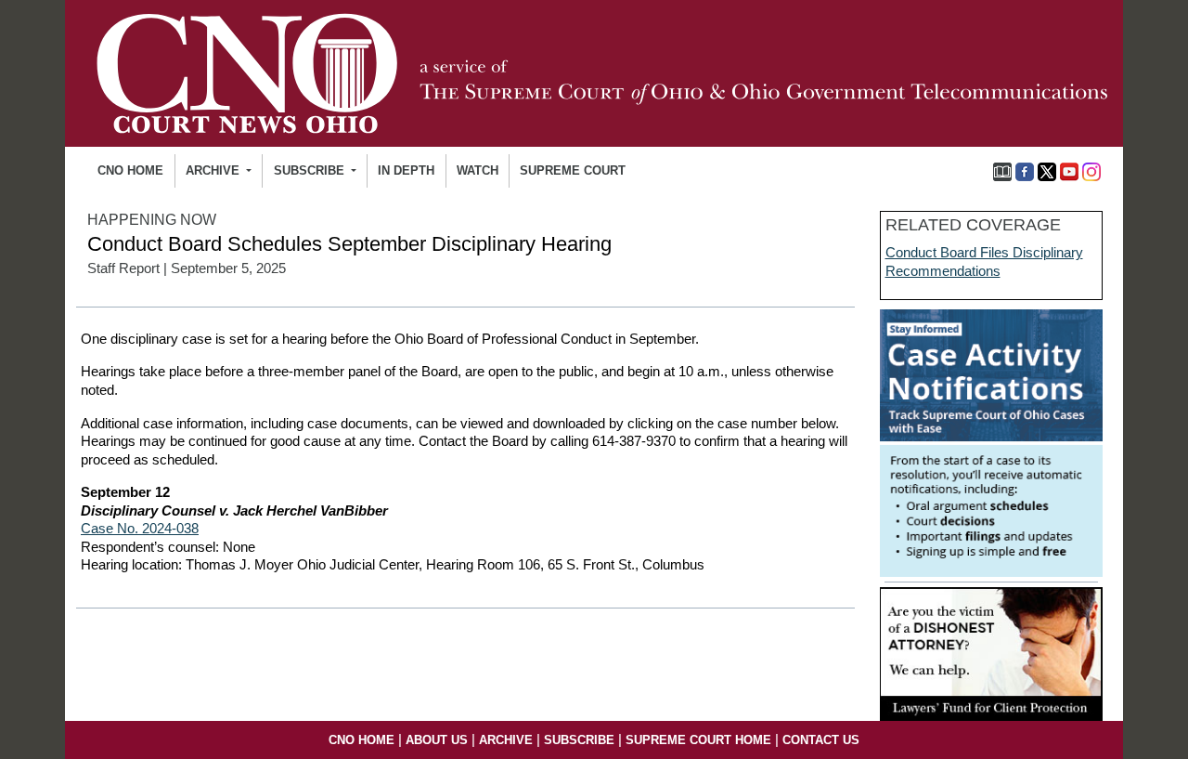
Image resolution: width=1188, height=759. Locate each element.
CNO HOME (130, 170)
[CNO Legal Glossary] (1002, 170)
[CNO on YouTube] (1069, 170)
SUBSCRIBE (579, 740)
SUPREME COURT (573, 170)
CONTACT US (820, 740)
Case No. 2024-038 (140, 528)
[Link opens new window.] (991, 442)
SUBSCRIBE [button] (311, 170)
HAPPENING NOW (151, 220)
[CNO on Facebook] (1024, 170)
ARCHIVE (506, 740)
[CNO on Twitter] (1047, 170)
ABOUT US (437, 740)
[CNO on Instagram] (1091, 170)
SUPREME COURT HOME (698, 740)
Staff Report (123, 268)
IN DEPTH (406, 170)
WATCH (477, 170)
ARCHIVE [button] (214, 170)
